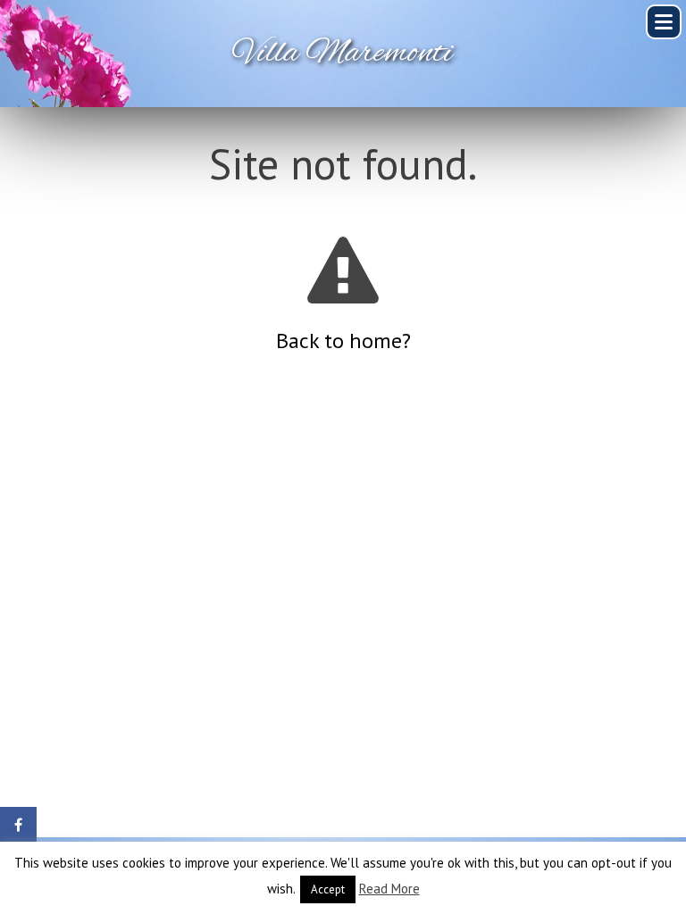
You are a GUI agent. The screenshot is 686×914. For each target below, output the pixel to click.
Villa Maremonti (343, 53)
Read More (389, 888)
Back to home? (343, 340)
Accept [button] (328, 889)
